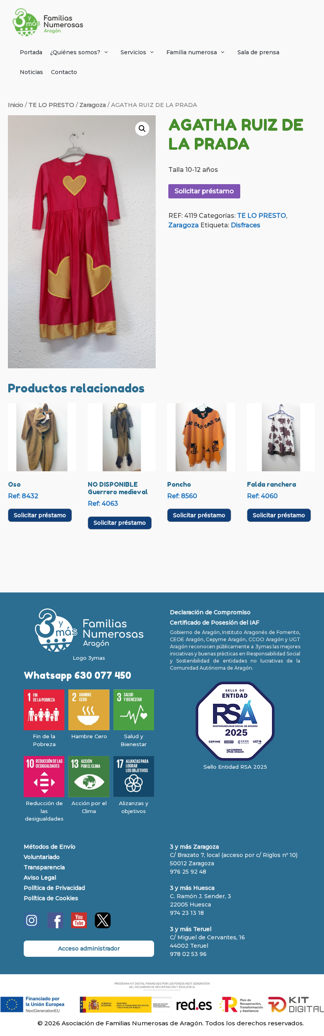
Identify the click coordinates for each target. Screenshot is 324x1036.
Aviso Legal (40, 877)
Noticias (31, 72)
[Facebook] (55, 926)
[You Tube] (79, 926)
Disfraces (245, 225)
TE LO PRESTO (51, 105)
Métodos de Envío (49, 846)
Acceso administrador (89, 948)
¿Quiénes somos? (75, 52)
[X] (103, 926)
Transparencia (44, 867)
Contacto (64, 72)
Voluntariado (42, 857)
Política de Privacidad (54, 887)
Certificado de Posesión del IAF (214, 622)
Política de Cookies (51, 898)
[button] (142, 129)
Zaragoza (92, 105)
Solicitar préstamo (204, 191)
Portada (31, 52)
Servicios (133, 52)
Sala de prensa (258, 52)
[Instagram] (32, 926)
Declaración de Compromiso (210, 612)
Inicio (15, 105)
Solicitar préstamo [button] (40, 515)
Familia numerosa (191, 52)
